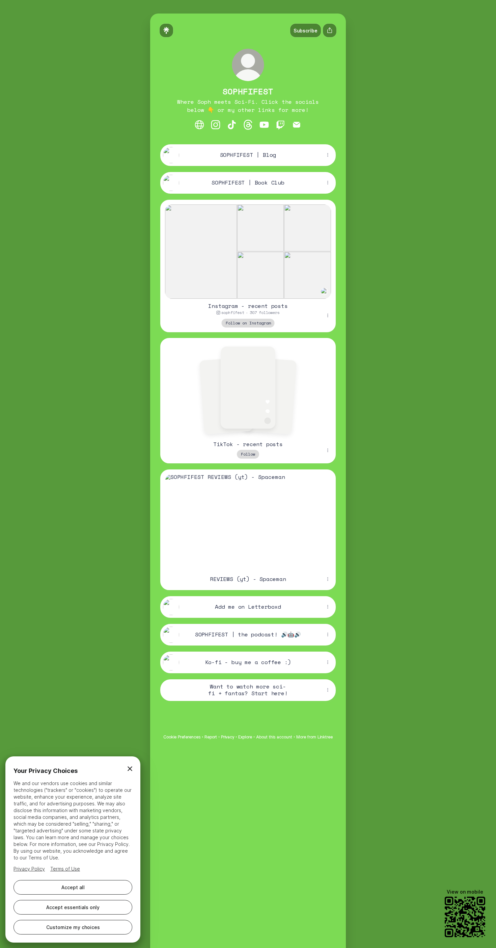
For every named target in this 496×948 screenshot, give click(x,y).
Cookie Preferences (181, 737)
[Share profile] (329, 30)
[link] (199, 125)
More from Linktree (314, 737)
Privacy (227, 737)
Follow (248, 454)
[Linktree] (166, 30)
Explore (245, 737)
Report (210, 737)
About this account (274, 737)
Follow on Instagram (248, 322)
